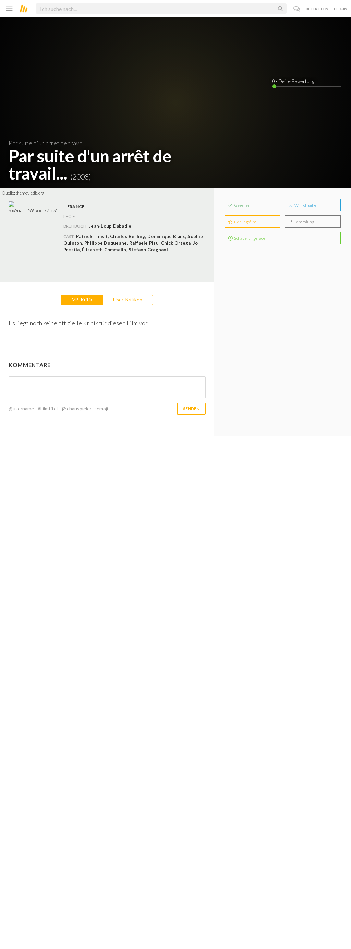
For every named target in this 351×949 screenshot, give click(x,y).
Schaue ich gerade (249, 238)
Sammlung (304, 221)
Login (341, 9)
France (75, 206)
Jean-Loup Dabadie (110, 226)
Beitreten (317, 9)
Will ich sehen (306, 205)
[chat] (297, 8)
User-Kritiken (127, 300)
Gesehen (241, 205)
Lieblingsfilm (244, 221)
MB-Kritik (82, 300)
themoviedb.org (30, 193)
